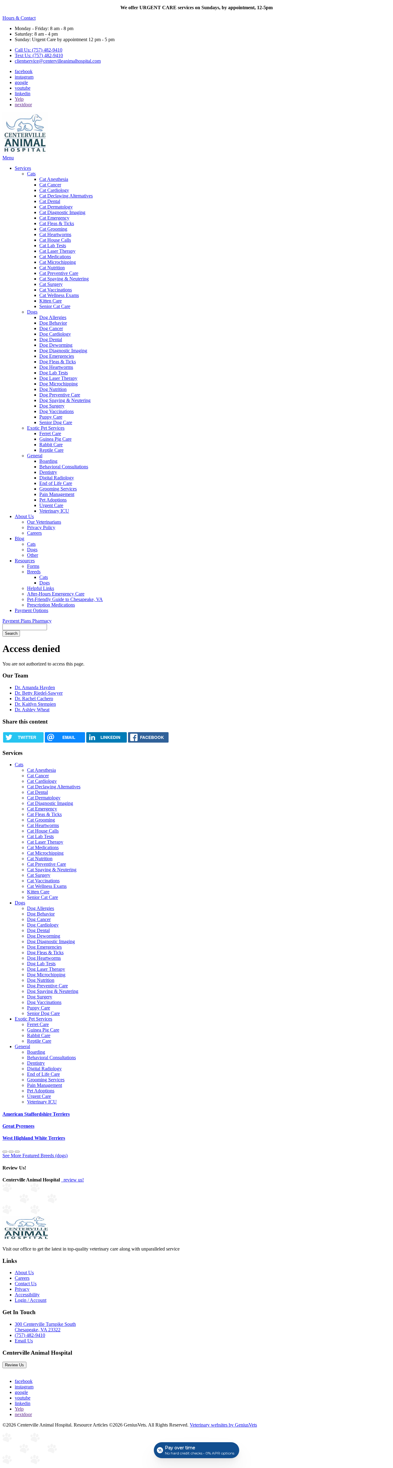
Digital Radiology (56, 477)
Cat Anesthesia (53, 179)
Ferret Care (50, 433)
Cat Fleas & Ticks (56, 223)
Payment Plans (17, 620)
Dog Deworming (55, 345)
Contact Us (26, 1283)
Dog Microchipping (58, 383)
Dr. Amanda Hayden (35, 687)
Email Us (24, 1340)
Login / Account (30, 1300)
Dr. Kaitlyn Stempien (35, 704)
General (34, 455)
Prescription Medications (51, 604)
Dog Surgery (51, 405)
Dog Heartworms (56, 367)
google (21, 82)
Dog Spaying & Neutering (65, 400)
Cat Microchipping (57, 262)
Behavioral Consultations (63, 466)
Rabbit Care (51, 444)
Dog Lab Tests (53, 372)
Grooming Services (58, 488)
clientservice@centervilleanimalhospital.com (58, 61)
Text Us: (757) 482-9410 (39, 55)
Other (32, 555)
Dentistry (48, 472)
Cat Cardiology (54, 190)
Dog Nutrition (53, 389)
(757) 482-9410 (30, 1335)
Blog (19, 538)
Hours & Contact (19, 18)
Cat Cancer (50, 184)
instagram (24, 77)
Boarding (48, 461)
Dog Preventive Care (59, 394)
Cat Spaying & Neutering (64, 278)
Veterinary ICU (54, 510)
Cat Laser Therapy (57, 251)
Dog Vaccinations (56, 411)
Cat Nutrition (52, 267)
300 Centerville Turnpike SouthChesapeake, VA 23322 (45, 1327)
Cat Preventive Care (58, 273)
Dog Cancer (51, 328)
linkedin (22, 93)
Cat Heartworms (55, 234)
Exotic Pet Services (45, 428)
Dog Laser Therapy (58, 378)
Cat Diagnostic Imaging (62, 212)
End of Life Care (55, 483)
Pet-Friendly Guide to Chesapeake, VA (65, 599)
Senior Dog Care (55, 422)
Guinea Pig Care (55, 439)
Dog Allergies (52, 317)
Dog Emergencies (56, 356)
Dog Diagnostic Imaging (63, 350)
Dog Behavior (53, 323)
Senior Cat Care (54, 306)
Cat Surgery (51, 284)
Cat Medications (55, 256)
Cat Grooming (53, 229)
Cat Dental (49, 201)
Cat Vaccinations (55, 289)
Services (23, 168)
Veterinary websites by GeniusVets (223, 1424)
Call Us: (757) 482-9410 (38, 50)
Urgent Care (51, 505)
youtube (22, 88)
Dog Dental (50, 339)
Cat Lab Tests (52, 245)
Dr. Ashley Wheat (32, 709)
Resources (25, 560)
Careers (34, 533)
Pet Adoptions (53, 499)
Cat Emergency (54, 218)
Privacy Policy (41, 527)
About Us (24, 516)
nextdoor (23, 104)
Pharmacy (42, 620)
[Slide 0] (4, 1152)
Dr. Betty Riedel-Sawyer (39, 693)
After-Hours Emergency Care (55, 593)
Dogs (32, 311)
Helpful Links (40, 588)
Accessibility (27, 1294)
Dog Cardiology (55, 334)
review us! (73, 1179)
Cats (31, 173)
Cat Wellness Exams (59, 295)
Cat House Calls (55, 240)
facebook (24, 71)
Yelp (19, 99)
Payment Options (31, 610)
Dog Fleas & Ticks (57, 361)
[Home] (25, 152)
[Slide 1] (11, 1152)
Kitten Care (50, 300)
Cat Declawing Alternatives (66, 195)
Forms (33, 566)
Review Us (14, 1365)
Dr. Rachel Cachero (34, 698)
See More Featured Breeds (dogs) (35, 1155)
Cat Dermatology (56, 206)
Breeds (34, 571)
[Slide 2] (17, 1152)
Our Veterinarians (44, 522)
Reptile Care (51, 450)
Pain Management (56, 494)
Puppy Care (50, 417)
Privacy (22, 1289)
